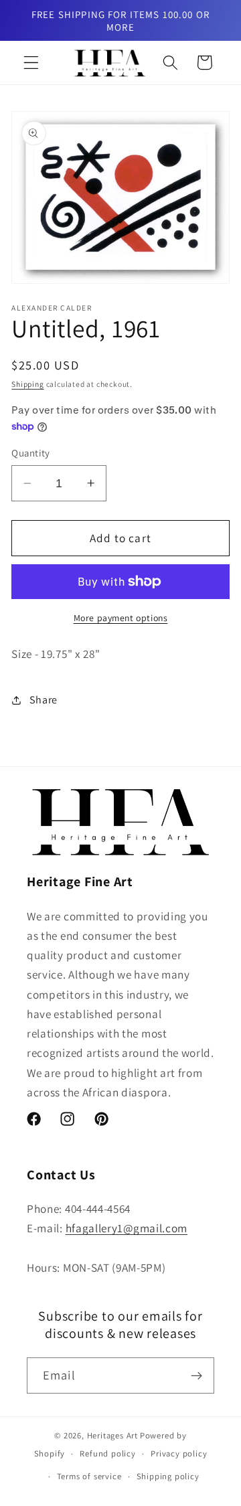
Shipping (27, 384)
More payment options (121, 618)
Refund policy (107, 1453)
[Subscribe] (196, 1375)
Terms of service (89, 1476)
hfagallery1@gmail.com (127, 1228)
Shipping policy (168, 1476)
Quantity (30, 452)
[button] (31, 63)
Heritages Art (112, 1435)
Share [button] (43, 700)
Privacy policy (179, 1453)
